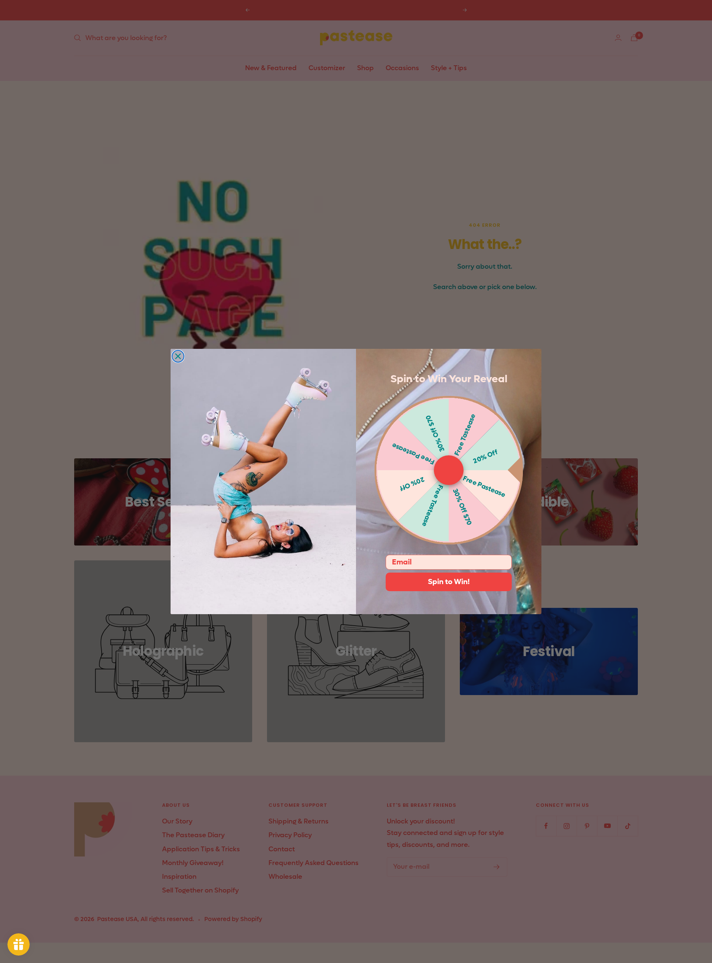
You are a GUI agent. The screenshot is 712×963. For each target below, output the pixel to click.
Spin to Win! (449, 582)
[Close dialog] (178, 356)
